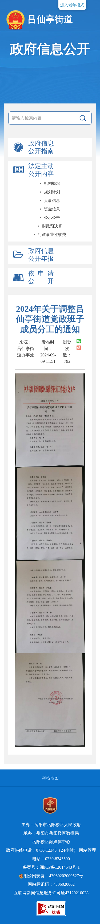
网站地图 (50, 778)
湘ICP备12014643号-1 (60, 867)
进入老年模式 (72, 5)
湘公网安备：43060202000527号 (53, 875)
